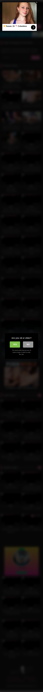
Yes (15, 344)
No (28, 344)
